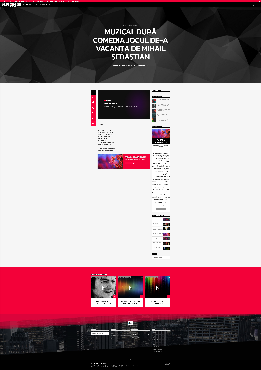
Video (47, 1)
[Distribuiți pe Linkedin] (93, 113)
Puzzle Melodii (156, 247)
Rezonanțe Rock (157, 223)
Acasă (3, 1)
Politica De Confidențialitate (158, 349)
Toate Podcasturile (133, 25)
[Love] (93, 123)
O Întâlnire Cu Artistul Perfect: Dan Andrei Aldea (163, 106)
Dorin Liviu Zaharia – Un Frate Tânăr (163, 110)
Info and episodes (161, 209)
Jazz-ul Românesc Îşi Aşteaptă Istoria (162, 119)
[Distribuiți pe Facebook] (93, 97)
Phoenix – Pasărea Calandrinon (157, 302)
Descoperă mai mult (135, 337)
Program (10, 1)
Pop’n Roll (155, 219)
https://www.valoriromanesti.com (120, 333)
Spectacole (125, 25)
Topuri (28, 1)
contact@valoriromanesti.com (119, 335)
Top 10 (34, 1)
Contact (122, 366)
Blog (15, 1)
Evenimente (62, 1)
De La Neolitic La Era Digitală (162, 114)
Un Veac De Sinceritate (163, 99)
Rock (92, 277)
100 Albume (40, 1)
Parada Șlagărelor (135, 157)
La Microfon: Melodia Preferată (158, 228)
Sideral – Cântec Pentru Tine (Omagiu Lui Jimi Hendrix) (130, 303)
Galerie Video (54, 1)
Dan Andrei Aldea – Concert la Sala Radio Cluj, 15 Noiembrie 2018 (103, 303)
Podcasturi (21, 1)
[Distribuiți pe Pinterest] (93, 108)
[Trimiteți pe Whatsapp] (93, 118)
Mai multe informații (130, 163)
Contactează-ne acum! (73, 1)
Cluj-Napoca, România (117, 338)
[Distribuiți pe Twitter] (93, 102)
